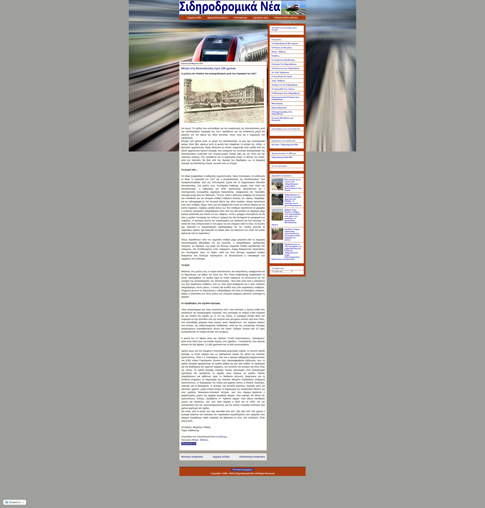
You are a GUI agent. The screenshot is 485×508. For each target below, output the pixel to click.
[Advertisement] (223, 41)
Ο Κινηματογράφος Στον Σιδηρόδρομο (282, 113)
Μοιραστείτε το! (189, 443)
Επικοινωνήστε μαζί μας (286, 18)
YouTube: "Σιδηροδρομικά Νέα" (285, 145)
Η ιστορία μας (240, 18)
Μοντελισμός (277, 103)
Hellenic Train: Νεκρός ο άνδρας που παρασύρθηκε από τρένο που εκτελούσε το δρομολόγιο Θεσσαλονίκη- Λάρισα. (286, 217)
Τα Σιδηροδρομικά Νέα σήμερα (285, 43)
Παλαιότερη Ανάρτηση (252, 456)
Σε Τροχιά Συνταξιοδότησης (283, 60)
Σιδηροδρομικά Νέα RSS (282, 157)
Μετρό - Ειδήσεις (200, 440)
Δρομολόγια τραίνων (218, 18)
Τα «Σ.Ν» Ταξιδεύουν (280, 72)
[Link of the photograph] (223, 122)
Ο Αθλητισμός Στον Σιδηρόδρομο (286, 93)
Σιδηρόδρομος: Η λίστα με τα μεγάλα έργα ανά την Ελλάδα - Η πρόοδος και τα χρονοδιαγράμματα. (293, 200)
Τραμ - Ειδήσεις (278, 81)
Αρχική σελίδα (194, 18)
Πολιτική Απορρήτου (242, 470)
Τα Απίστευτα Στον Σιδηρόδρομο (285, 68)
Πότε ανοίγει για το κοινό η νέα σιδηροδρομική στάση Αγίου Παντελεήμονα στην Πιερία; (293, 185)
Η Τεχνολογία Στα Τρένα (282, 76)
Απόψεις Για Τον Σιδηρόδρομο (285, 85)
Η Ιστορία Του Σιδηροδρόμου (284, 64)
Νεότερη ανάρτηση (192, 456)
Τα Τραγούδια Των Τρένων (283, 89)
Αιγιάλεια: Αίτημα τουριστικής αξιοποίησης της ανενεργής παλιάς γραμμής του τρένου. (292, 234)
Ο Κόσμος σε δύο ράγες (282, 48)
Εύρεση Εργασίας (279, 108)
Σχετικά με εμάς (260, 18)
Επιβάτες (275, 56)
